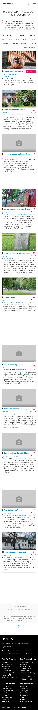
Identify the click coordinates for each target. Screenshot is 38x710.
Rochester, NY (7, 699)
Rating (15, 43)
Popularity (24, 43)
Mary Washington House (16, 552)
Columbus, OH (7, 662)
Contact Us (28, 654)
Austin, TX (23, 699)
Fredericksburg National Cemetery (19, 154)
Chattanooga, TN (8, 673)
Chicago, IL (24, 695)
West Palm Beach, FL (9, 677)
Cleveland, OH (7, 689)
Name (33, 43)
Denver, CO (24, 691)
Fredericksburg (23, 115)
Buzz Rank (6, 43)
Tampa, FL (24, 664)
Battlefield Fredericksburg (16, 409)
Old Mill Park (9, 297)
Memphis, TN (7, 675)
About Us (11, 651)
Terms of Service (15, 654)
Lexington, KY (7, 686)
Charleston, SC (25, 689)
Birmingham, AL (7, 664)
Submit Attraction (23, 651)
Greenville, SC (7, 701)
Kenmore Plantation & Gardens (18, 110)
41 (29, 609)
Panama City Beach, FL (27, 674)
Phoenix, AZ (24, 671)
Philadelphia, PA (26, 701)
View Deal (31, 72)
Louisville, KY (25, 677)
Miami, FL (23, 697)
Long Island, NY (7, 691)
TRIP (7, 3)
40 (26, 609)
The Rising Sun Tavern (14, 510)
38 (19, 609)
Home (4, 651)
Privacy (4, 654)
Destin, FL (24, 693)
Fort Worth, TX (7, 693)
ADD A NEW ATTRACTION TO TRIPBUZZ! (19, 620)
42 (32, 609)
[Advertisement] (19, 181)
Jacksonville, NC (26, 679)
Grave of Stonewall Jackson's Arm (19, 253)
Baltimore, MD (7, 697)
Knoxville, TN (6, 671)
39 (22, 609)
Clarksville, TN (7, 669)
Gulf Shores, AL (7, 666)
